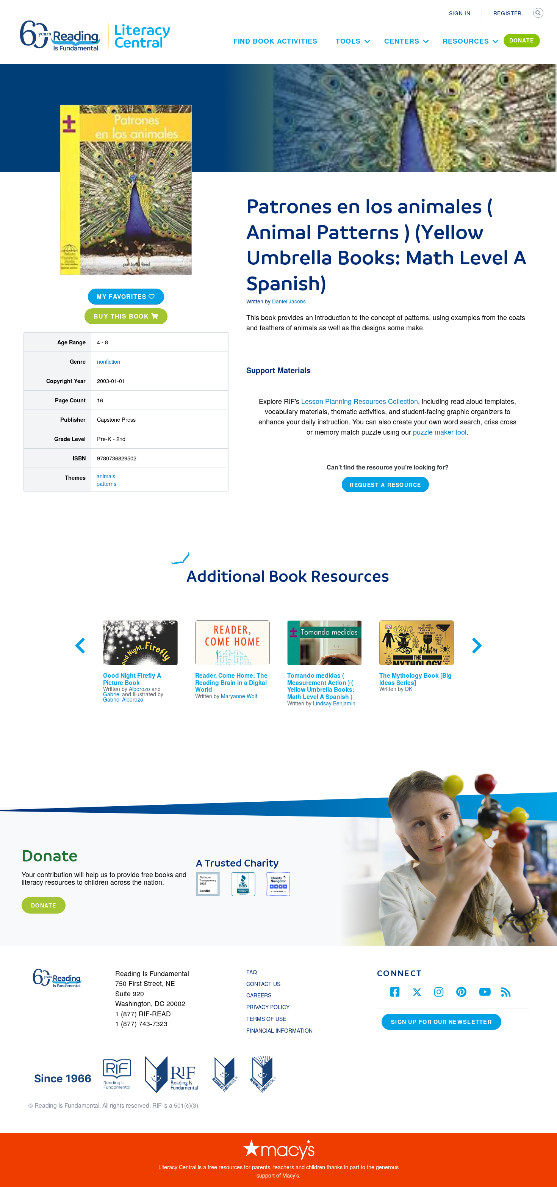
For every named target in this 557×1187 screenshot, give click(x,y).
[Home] (65, 23)
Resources (466, 41)
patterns (106, 483)
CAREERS (258, 995)
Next (477, 646)
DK (408, 688)
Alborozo (139, 688)
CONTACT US (265, 984)
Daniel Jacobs (289, 301)
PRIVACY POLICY (267, 1007)
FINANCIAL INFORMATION (279, 1030)
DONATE (521, 40)
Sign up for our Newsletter (441, 1021)
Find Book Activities (275, 41)
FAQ (251, 972)
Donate (43, 905)
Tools (348, 41)
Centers (401, 41)
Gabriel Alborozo (123, 699)
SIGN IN (460, 13)
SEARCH (538, 13)
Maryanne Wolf (239, 696)
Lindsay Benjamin (334, 703)
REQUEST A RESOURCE (385, 484)
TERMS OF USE (270, 1018)
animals (106, 476)
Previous (80, 646)
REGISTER (507, 13)
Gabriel (111, 694)
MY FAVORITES (123, 296)
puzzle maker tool (439, 431)
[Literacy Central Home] (142, 23)
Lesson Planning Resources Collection (359, 401)
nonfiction (108, 361)
